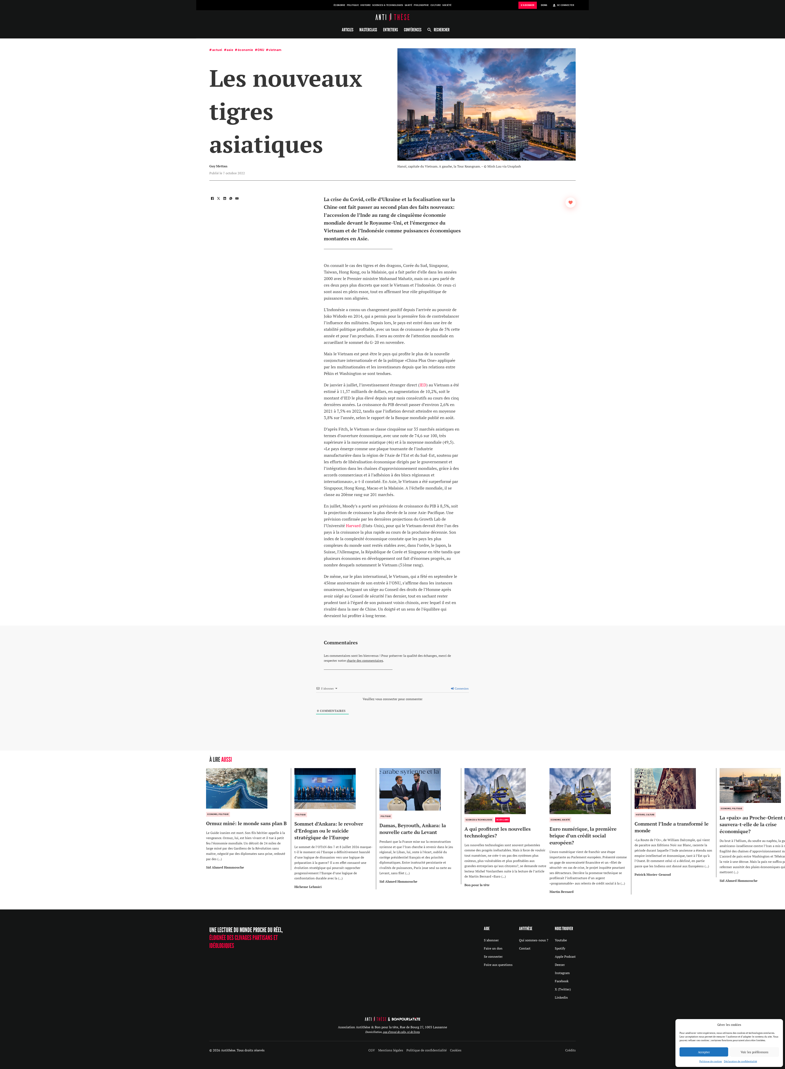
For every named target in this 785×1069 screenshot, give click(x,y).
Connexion (461, 688)
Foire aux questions (498, 964)
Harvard (353, 525)
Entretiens (390, 29)
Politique (353, 5)
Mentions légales (390, 1050)
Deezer (560, 964)
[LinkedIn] (225, 198)
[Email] (237, 198)
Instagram (562, 973)
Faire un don (493, 948)
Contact (524, 948)
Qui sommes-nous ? (533, 940)
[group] (248, 819)
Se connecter (493, 956)
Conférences (412, 29)
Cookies (455, 1050)
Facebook (562, 981)
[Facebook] (212, 198)
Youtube (561, 940)
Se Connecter (565, 5)
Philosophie (421, 5)
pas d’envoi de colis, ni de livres (401, 1032)
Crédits (570, 1050)
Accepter (704, 1052)
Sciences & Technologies (387, 5)
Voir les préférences (754, 1052)
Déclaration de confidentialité (740, 1061)
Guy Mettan (218, 166)
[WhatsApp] (231, 198)
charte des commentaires (365, 660)
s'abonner (527, 5)
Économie (339, 5)
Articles (347, 29)
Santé (408, 5)
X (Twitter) (563, 989)
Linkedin (561, 997)
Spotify (560, 948)
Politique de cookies (710, 1061)
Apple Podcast (565, 956)
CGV (371, 1050)
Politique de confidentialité (426, 1050)
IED (422, 385)
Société (447, 5)
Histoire (365, 5)
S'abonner (491, 940)
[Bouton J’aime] (570, 202)
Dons (544, 5)
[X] (218, 198)
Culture (436, 5)
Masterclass (368, 29)
